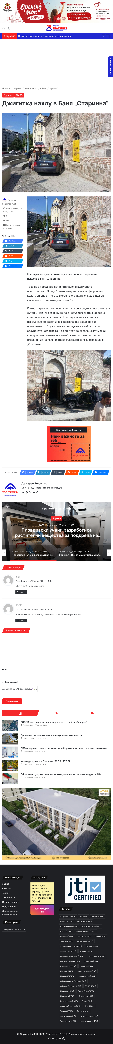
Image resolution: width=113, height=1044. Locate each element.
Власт (66, 931)
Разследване (69, 1001)
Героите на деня (85, 931)
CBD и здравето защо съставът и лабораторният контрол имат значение (64, 748)
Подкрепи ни (9, 906)
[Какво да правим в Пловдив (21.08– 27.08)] (10, 765)
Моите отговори (87, 971)
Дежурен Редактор (34, 483)
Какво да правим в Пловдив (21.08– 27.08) (39, 36)
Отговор (21, 592)
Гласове (66, 936)
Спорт (87, 1001)
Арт (83, 916)
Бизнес (97, 916)
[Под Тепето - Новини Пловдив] (56, 28)
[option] (34, 553)
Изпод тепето (96, 956)
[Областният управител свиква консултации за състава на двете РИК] (10, 778)
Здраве (17, 88)
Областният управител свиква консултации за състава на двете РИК (61, 774)
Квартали (91, 961)
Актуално (60, 518)
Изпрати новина (10, 902)
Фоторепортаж (89, 1016)
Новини (67, 976)
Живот (66, 941)
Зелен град (68, 951)
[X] (30, 492)
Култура (86, 966)
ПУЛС (19, 95)
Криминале (68, 966)
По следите (86, 996)
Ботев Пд (66, 921)
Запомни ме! (11, 682)
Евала (100, 936)
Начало (8, 88)
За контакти (8, 897)
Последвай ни (43, 910)
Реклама (6, 888)
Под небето (86, 991)
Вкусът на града (91, 926)
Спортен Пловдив (70, 1006)
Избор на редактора (72, 956)
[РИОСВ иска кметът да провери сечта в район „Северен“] (10, 725)
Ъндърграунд (68, 1021)
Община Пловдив (70, 986)
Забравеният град (71, 946)
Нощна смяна (86, 976)
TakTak (5, 893)
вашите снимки (89, 1021)
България (84, 921)
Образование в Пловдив (73, 981)
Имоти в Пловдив (70, 961)
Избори (86, 951)
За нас (5, 884)
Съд (89, 1006)
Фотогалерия (68, 1016)
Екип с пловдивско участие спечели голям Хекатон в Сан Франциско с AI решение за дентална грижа (60, 535)
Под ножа (67, 996)
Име (4, 669)
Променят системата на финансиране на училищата (51, 735)
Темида (66, 1011)
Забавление (85, 941)
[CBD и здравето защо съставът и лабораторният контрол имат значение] (10, 752)
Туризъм (83, 1011)
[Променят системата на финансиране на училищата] (10, 738)
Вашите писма (69, 926)
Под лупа (67, 991)
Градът (84, 936)
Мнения (67, 971)
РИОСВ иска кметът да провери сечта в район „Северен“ (54, 722)
